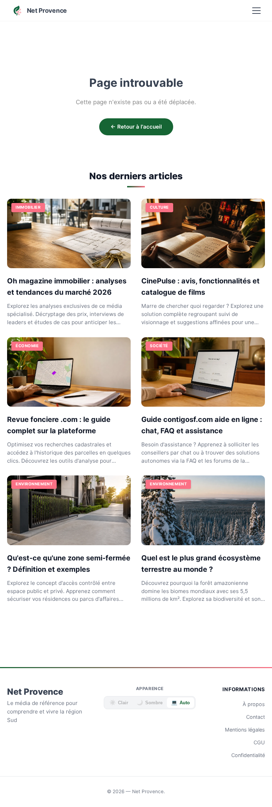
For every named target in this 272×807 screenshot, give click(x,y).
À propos (254, 704)
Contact (255, 717)
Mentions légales (245, 730)
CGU (259, 742)
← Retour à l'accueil (136, 126)
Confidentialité (248, 755)
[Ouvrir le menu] (256, 10)
